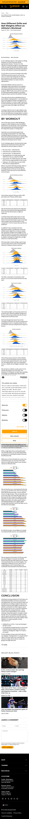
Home (2, 13)
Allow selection (14, 436)
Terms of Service (12, 744)
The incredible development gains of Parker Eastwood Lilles (14, 710)
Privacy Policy (4, 744)
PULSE (3, 73)
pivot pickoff (5, 490)
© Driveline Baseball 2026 (8, 809)
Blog (7, 13)
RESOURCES (5, 771)
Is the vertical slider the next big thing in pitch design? (12, 670)
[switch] (25, 410)
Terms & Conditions (6, 813)
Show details (20, 426)
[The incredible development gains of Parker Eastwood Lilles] (14, 702)
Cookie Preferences (6, 816)
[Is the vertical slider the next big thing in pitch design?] (14, 662)
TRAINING (4, 765)
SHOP (3, 760)
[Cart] (26, 6)
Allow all (14, 431)
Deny (14, 440)
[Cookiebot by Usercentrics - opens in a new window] (20, 377)
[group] (14, 1)
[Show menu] (2, 6)
